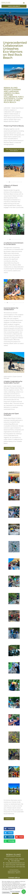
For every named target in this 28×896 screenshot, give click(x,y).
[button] (24, 3)
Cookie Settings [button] (6, 892)
